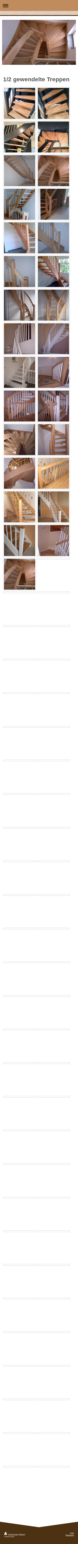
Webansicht (70, 1535)
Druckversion (13, 1534)
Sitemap (22, 1534)
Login (72, 1533)
